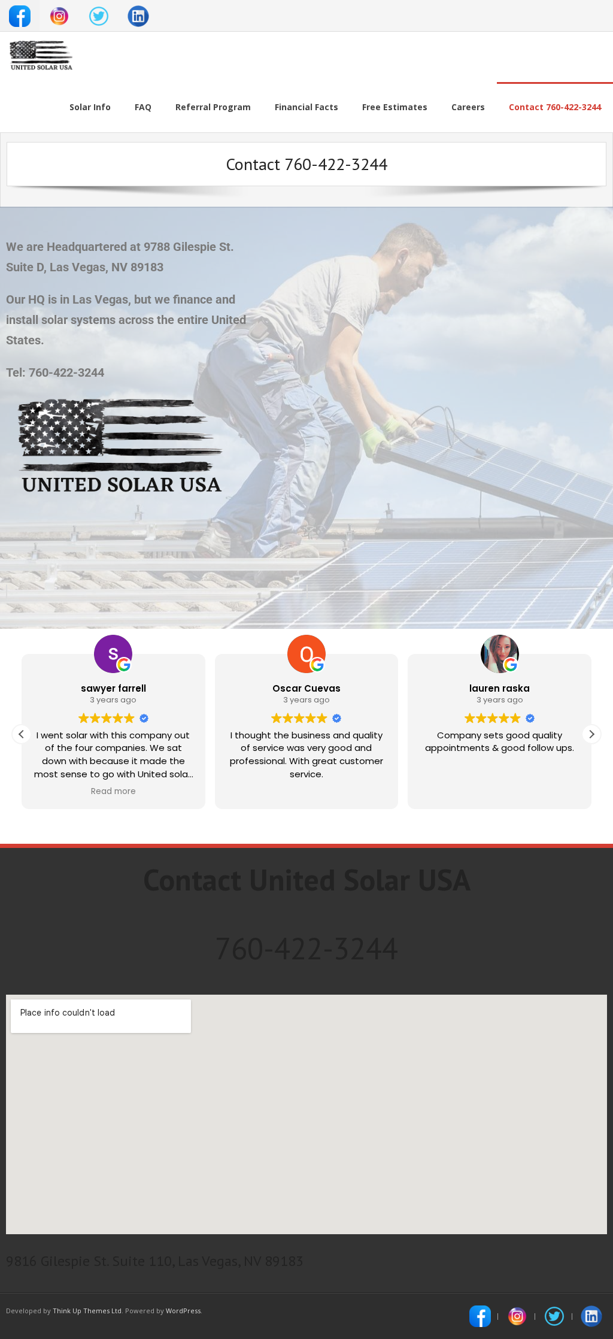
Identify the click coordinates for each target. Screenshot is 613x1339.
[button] (591, 734)
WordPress (183, 1310)
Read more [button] (113, 791)
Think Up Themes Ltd (87, 1310)
